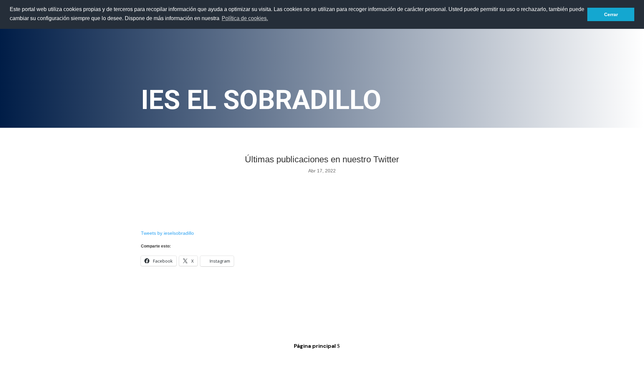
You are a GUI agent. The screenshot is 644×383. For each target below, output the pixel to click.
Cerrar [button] (611, 14)
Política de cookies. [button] (245, 18)
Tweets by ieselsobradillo (167, 233)
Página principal (315, 345)
